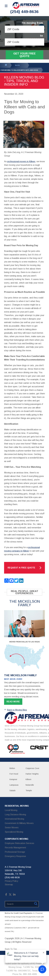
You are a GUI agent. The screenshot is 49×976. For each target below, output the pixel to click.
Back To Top (11, 949)
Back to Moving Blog (17, 710)
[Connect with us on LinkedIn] (14, 895)
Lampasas (14, 785)
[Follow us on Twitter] (10, 895)
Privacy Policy (11, 881)
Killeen (28, 779)
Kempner (13, 779)
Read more (13, 701)
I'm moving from (32, 23)
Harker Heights (32, 774)
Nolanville (30, 785)
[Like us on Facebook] (6, 895)
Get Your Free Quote (24, 55)
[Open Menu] (6, 5)
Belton (12, 768)
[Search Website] (35, 904)
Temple (29, 790)
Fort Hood (14, 774)
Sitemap (9, 884)
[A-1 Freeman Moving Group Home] (26, 5)
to (41, 35)
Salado (13, 790)
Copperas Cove (32, 768)
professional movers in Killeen (21, 161)
